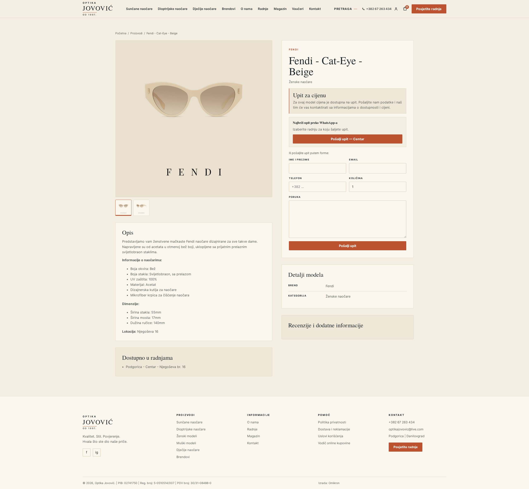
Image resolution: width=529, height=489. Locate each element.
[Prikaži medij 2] (141, 208)
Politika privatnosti (332, 422)
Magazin (280, 9)
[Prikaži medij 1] (123, 208)
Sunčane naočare (139, 9)
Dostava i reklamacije (334, 429)
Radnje (263, 9)
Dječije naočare (204, 9)
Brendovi (228, 9)
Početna (120, 33)
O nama (247, 9)
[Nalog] (396, 9)
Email (353, 159)
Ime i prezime (299, 159)
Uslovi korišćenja (330, 436)
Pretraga (343, 9)
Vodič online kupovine (334, 443)
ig (96, 452)
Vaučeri (298, 9)
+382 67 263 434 (402, 422)
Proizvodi (136, 33)
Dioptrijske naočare (172, 9)
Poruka (295, 197)
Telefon (295, 178)
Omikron (334, 483)
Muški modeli (186, 443)
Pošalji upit (347, 246)
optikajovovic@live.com (406, 429)
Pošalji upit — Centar (347, 139)
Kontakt (315, 9)
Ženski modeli (186, 436)
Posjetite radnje (429, 9)
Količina (356, 178)
